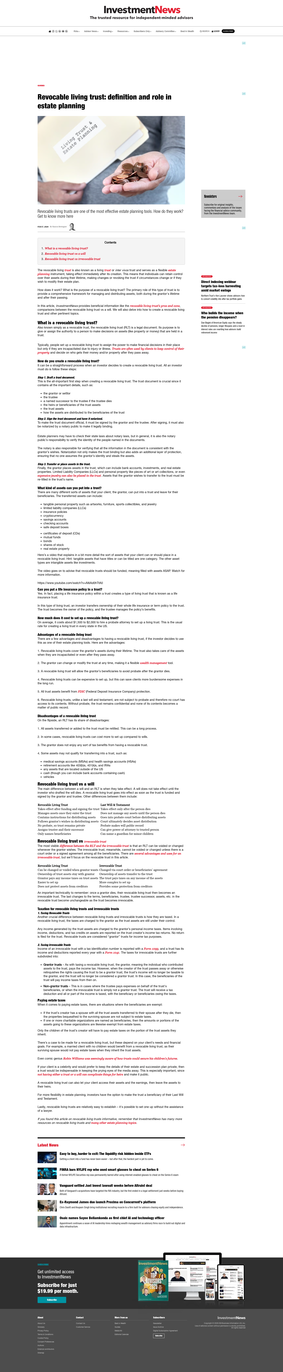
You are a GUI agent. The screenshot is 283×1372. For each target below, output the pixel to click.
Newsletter (157, 1323)
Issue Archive (158, 1327)
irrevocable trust (95, 841)
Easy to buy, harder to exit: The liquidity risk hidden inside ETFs (105, 1154)
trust (68, 270)
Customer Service (83, 1327)
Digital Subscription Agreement (165, 1331)
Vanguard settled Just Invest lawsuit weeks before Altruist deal (106, 1185)
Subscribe (52, 1299)
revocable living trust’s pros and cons (155, 305)
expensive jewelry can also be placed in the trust (69, 475)
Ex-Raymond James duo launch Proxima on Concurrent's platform (108, 1202)
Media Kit (118, 1331)
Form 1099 (151, 948)
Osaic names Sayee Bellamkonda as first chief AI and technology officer (112, 1218)
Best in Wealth (187, 31)
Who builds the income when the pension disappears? (222, 315)
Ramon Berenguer (59, 227)
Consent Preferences (46, 1342)
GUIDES (41, 85)
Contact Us (80, 1323)
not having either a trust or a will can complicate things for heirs (80, 1074)
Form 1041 (112, 952)
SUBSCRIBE (228, 31)
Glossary (41, 1327)
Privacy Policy (43, 1331)
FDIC (81, 691)
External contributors (46, 1349)
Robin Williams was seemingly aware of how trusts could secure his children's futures (120, 1058)
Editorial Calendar (122, 1334)
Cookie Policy (43, 1338)
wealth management (153, 663)
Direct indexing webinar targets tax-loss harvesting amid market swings (221, 286)
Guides (117, 1327)
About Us (41, 1323)
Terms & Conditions (45, 1334)
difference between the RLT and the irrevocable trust (94, 845)
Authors (41, 1345)
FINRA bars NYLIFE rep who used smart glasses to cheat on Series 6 (109, 1170)
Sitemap (41, 1353)
